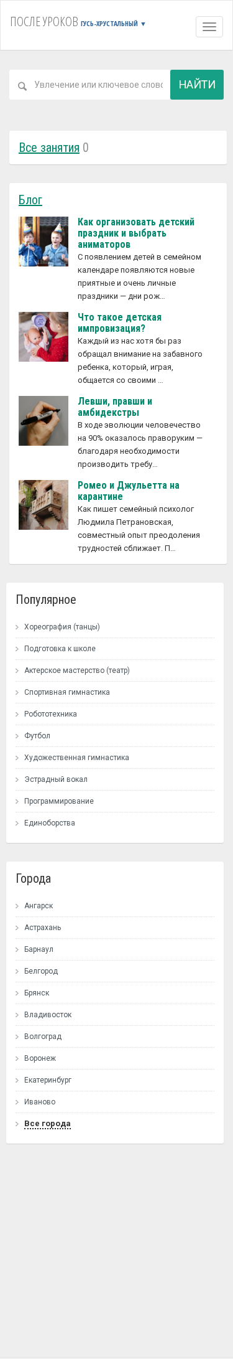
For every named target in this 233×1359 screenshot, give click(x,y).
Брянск (36, 993)
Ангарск (38, 905)
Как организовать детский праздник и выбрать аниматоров (136, 233)
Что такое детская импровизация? (120, 322)
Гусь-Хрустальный (114, 23)
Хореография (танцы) (62, 627)
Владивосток (47, 1014)
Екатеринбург (47, 1080)
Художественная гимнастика (76, 757)
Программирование (59, 801)
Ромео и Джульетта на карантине (129, 490)
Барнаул (38, 949)
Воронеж (40, 1058)
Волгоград (43, 1036)
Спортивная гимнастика (67, 692)
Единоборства (49, 823)
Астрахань (42, 927)
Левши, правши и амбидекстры (115, 406)
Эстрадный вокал (56, 779)
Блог (30, 199)
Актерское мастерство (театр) (77, 670)
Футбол (37, 735)
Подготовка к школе (60, 648)
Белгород (41, 971)
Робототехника (50, 714)
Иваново (39, 1102)
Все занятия (49, 147)
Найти (197, 84)
